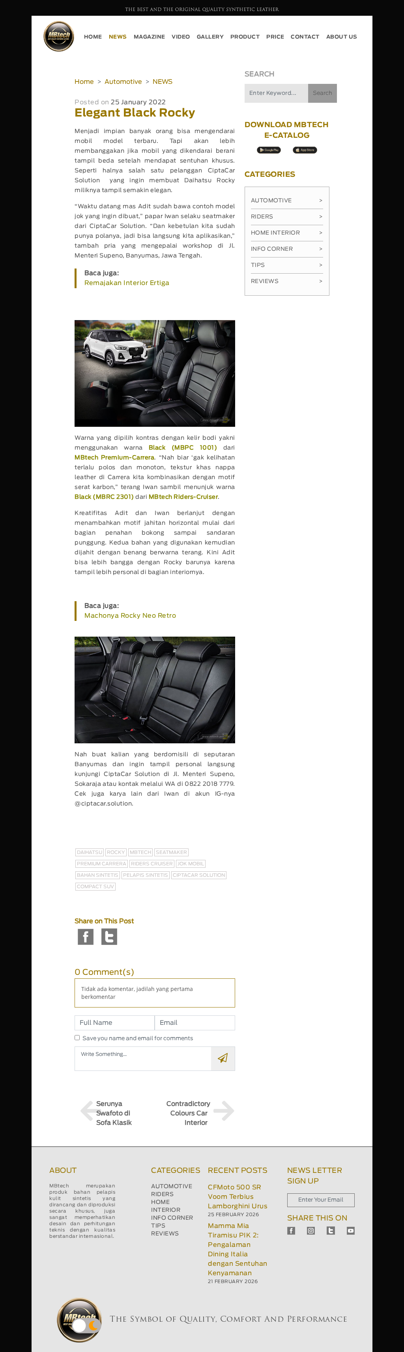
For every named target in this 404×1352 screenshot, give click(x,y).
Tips (287, 265)
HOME (93, 37)
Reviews (287, 281)
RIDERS (162, 1194)
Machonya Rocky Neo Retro (130, 616)
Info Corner (287, 249)
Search (322, 93)
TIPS (158, 1226)
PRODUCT (245, 37)
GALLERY (210, 37)
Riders (287, 217)
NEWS (118, 37)
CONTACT (305, 37)
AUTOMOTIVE (171, 1186)
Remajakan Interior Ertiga (127, 283)
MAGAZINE (149, 37)
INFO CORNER (172, 1218)
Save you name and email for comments (137, 1038)
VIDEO (181, 37)
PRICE (275, 37)
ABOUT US (341, 37)
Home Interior (287, 233)
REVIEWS (165, 1234)
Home (84, 82)
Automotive (123, 82)
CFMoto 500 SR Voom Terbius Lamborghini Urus (237, 1196)
